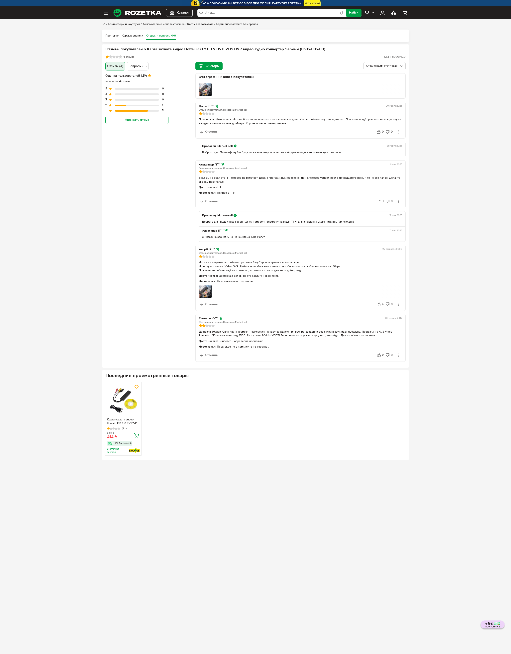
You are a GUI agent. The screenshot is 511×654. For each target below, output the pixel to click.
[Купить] (136, 435)
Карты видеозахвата (200, 24)
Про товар (112, 36)
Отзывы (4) (115, 66)
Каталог (183, 12)
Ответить (211, 132)
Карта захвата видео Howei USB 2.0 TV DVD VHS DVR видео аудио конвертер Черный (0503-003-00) (122, 422)
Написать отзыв (137, 120)
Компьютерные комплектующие (164, 24)
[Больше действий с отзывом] (398, 132)
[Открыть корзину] (405, 13)
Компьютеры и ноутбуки (124, 24)
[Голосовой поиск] (342, 13)
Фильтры (212, 66)
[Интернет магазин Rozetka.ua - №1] (137, 13)
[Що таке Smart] (134, 450)
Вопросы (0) (138, 66)
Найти (353, 12)
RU (367, 12)
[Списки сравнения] (394, 13)
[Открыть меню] (106, 13)
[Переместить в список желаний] (136, 387)
